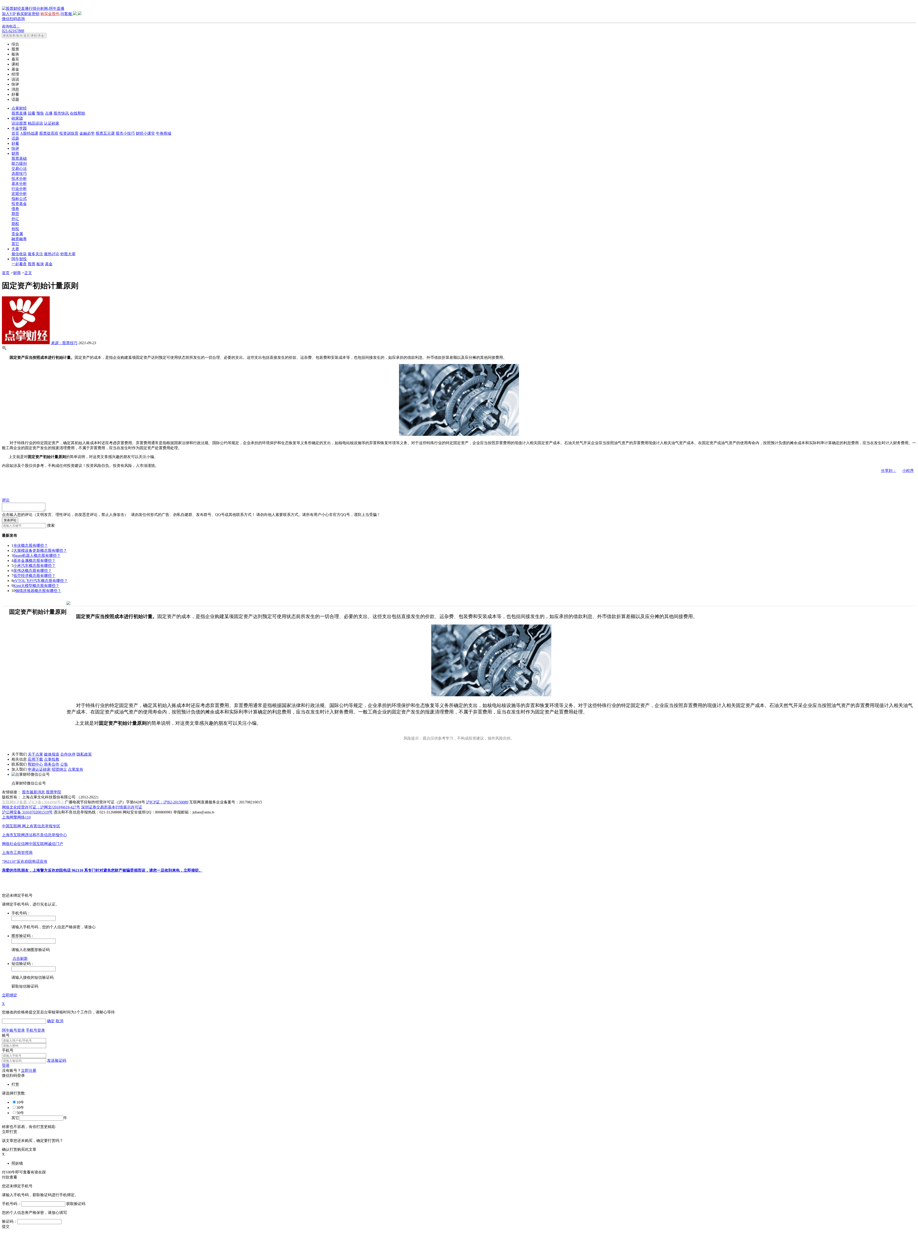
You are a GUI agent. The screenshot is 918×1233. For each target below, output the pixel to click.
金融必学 (87, 133)
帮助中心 (35, 764)
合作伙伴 (68, 754)
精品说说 (35, 123)
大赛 (15, 249)
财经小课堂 (145, 133)
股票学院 (53, 792)
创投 (15, 229)
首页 (15, 133)
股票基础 (19, 158)
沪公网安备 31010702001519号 (27, 812)
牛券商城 (163, 133)
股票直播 (19, 113)
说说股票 (19, 123)
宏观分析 (19, 194)
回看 (31, 113)
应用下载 (35, 759)
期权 (15, 224)
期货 (15, 214)
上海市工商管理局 (17, 853)
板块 (40, 264)
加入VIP (9, 14)
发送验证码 (56, 1060)
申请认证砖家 (39, 769)
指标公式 (19, 199)
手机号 (7, 1050)
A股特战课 (29, 133)
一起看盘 (19, 264)
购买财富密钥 (27, 14)
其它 (15, 244)
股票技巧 (64, 343)
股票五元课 (105, 133)
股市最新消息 (33, 792)
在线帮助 (77, 113)
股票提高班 (48, 133)
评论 (6, 500)
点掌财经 (19, 108)
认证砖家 (51, 123)
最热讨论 (51, 254)
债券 (15, 209)
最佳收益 (19, 254)
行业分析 (19, 189)
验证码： (9, 1221)
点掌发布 (75, 769)
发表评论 (10, 520)
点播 (49, 113)
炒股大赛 (68, 254)
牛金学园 (19, 128)
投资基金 (19, 204)
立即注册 (28, 1070)
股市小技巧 (125, 133)
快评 (15, 148)
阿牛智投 (19, 259)
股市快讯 (61, 113)
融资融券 (19, 239)
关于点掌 (35, 754)
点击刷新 (20, 959)
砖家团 (17, 118)
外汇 (15, 219)
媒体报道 (51, 754)
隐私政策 (84, 754)
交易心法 (19, 168)
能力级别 (19, 163)
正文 (28, 273)
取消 (59, 1021)
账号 (6, 1035)
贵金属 (17, 234)
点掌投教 (51, 759)
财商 (15, 153)
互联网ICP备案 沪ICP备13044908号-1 (33, 802)
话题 (15, 138)
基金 (49, 264)
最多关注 (35, 254)
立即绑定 (9, 995)
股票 (31, 264)
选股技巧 (19, 173)
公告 (64, 764)
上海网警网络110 (16, 817)
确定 (51, 1021)
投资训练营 (68, 133)
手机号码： (11, 1204)
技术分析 (19, 179)
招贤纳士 (59, 769)
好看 (15, 143)
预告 (40, 113)
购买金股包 (50, 14)
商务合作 (51, 764)
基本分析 (19, 184)
